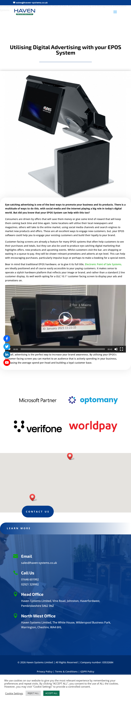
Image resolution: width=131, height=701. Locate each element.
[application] (65, 319)
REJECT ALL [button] (33, 693)
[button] (65, 319)
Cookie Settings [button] (14, 693)
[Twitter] (6, 346)
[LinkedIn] (6, 354)
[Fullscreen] (121, 349)
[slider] (63, 349)
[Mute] (116, 349)
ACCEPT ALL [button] (51, 693)
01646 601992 (30, 579)
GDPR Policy (87, 671)
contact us (38, 511)
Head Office (32, 594)
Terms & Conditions (66, 671)
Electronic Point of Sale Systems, (103, 264)
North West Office (38, 615)
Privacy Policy (44, 671)
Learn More (19, 528)
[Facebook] (6, 338)
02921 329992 (30, 584)
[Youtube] (6, 362)
